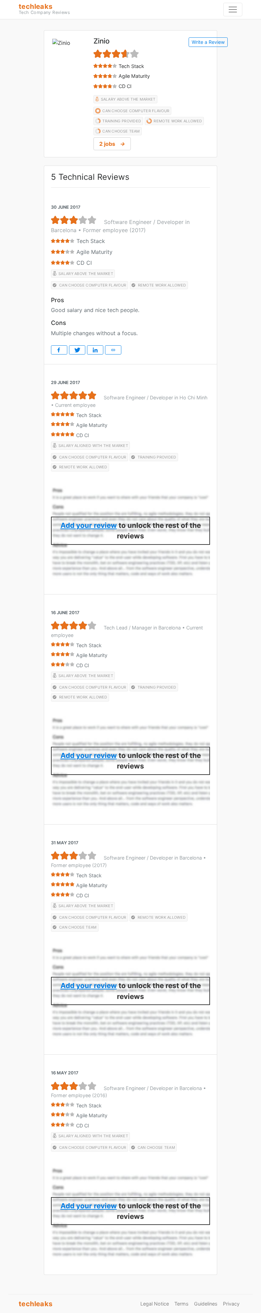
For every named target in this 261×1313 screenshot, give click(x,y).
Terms (181, 1304)
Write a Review (208, 42)
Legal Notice (154, 1304)
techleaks (44, 9)
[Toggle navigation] (232, 9)
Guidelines (206, 1304)
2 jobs (112, 143)
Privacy (231, 1304)
